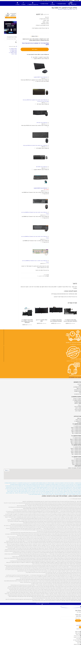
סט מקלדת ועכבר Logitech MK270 (41, 58)
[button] (42, 488)
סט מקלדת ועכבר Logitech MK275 (41, 169)
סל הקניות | (65, 0)
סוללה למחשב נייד (41, 276)
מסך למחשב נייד (13, 51)
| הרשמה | (70, 0)
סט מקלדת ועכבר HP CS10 (43, 104)
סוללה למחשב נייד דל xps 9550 (41, 320)
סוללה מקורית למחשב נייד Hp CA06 (65, 9)
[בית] (76, 9)
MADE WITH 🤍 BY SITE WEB (42, 604)
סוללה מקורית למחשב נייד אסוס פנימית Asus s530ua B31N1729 (27, 321)
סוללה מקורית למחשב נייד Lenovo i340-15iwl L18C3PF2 (70, 320)
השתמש (78, 620)
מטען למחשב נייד (13, 50)
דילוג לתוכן (78, 625)
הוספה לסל (34, 49)
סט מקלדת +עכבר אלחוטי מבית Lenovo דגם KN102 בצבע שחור (35, 125)
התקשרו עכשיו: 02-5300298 (75, 377)
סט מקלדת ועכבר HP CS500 (42, 148)
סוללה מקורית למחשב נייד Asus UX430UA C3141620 (56, 320)
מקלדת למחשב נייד (13, 52)
